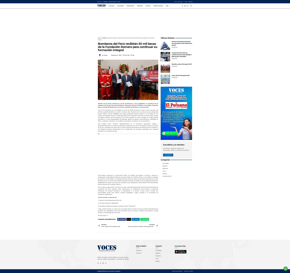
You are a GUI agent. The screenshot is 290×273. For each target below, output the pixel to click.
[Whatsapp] (105, 263)
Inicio (99, 38)
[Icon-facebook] (97, 263)
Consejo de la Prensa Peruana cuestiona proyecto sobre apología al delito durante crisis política (181, 54)
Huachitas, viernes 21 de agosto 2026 (182, 64)
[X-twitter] (182, 6)
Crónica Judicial (158, 5)
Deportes (140, 5)
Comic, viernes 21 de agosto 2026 (180, 75)
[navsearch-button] (191, 6)
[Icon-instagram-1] (185, 6)
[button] (121, 219)
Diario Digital (130, 5)
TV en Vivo (111, 5)
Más (167, 5)
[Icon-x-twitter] (100, 263)
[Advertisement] (145, 19)
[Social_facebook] (180, 6)
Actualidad (120, 5)
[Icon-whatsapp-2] (187, 6)
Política (148, 5)
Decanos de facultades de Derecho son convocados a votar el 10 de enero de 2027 (182, 43)
